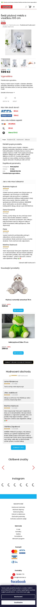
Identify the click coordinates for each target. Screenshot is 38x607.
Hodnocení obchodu (18, 507)
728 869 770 (20, 574)
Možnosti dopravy (18, 509)
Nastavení (18, 597)
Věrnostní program (18, 538)
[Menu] (34, 7)
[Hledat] (26, 7)
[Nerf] (9, 467)
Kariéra (18, 534)
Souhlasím (18, 602)
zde (28, 592)
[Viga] (23, 467)
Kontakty (18, 531)
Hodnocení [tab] (20, 140)
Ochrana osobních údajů (18, 518)
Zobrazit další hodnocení (27, 263)
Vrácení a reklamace (18, 514)
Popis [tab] (4, 140)
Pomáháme (18, 536)
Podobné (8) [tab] (11, 140)
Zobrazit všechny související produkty (18, 362)
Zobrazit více (18, 447)
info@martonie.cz (20, 577)
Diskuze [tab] (27, 140)
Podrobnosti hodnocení (27, 25)
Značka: (8, 27)
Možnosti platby (18, 512)
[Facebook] (18, 581)
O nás (18, 529)
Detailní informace (7, 92)
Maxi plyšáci (14, 167)
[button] (3, 467)
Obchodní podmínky (18, 516)
